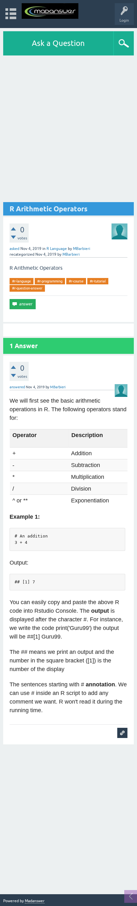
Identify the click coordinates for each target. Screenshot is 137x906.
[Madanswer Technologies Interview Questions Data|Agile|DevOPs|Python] (50, 11)
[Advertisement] (68, 128)
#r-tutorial (98, 281)
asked (14, 248)
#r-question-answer (27, 288)
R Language (57, 248)
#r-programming (49, 281)
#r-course (76, 281)
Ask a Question (58, 43)
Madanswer (35, 901)
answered (17, 387)
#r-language (21, 281)
